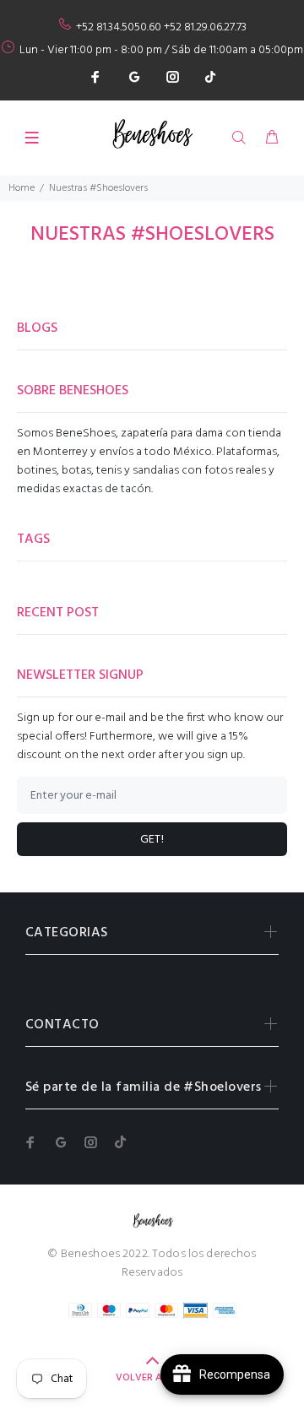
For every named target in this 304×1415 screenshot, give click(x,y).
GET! (152, 839)
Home (21, 188)
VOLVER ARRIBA (152, 1377)
